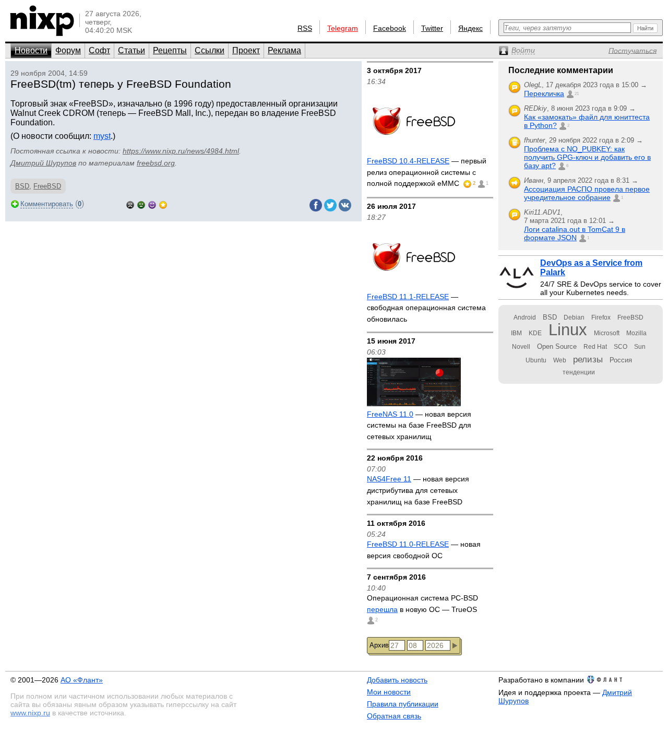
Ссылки (209, 50)
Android (525, 317)
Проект (246, 50)
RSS (304, 28)
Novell (521, 347)
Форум (68, 50)
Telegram (342, 28)
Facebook (389, 28)
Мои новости (389, 692)
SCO (620, 347)
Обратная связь (394, 716)
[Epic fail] (130, 204)
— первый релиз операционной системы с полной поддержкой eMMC (426, 172)
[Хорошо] (152, 204)
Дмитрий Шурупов (43, 163)
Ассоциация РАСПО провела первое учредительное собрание (587, 193)
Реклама (284, 50)
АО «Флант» (82, 680)
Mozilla (636, 333)
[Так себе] (141, 204)
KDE (535, 333)
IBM (516, 333)
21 (577, 93)
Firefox (601, 317)
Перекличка (544, 93)
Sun (640, 347)
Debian (574, 317)
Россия (621, 360)
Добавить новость (397, 680)
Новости (31, 50)
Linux (567, 330)
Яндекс (470, 28)
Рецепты (170, 50)
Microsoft (606, 333)
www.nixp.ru (30, 713)
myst (102, 136)
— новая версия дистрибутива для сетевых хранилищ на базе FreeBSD (418, 490)
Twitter (432, 28)
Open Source (557, 346)
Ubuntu (536, 360)
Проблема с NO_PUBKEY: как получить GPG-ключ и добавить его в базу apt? (587, 157)
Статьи (131, 50)
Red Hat (595, 347)
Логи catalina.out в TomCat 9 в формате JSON (574, 233)
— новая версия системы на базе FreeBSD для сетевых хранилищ (419, 425)
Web (559, 360)
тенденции (579, 372)
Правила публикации (402, 704)
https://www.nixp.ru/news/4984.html (181, 151)
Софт (99, 50)
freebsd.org (156, 163)
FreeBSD (47, 186)
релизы (588, 359)
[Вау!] (163, 204)
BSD (22, 186)
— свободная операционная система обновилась (426, 307)
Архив (379, 645)
